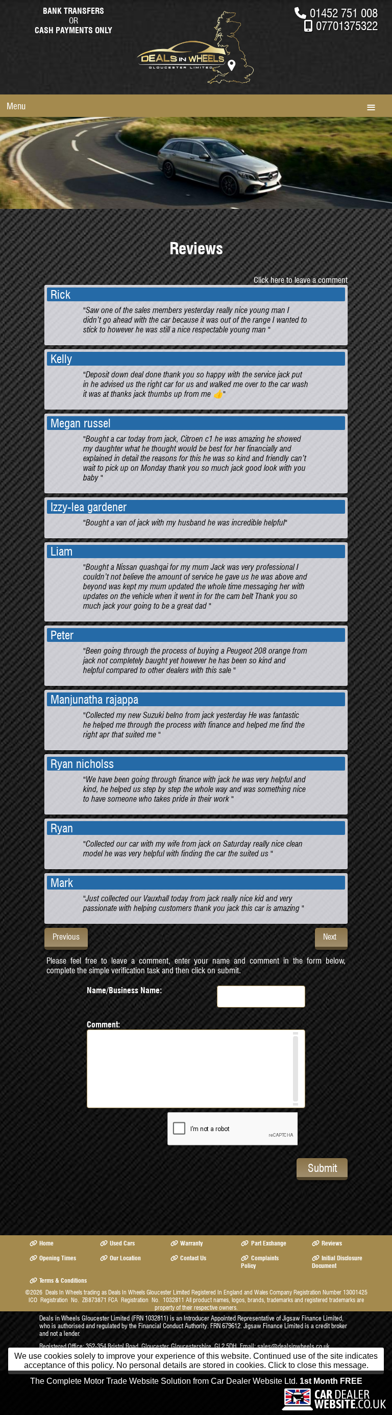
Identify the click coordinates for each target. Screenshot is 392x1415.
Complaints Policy (259, 1261)
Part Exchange (268, 1243)
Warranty (191, 1243)
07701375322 (347, 26)
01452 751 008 (344, 13)
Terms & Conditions (63, 1280)
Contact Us (193, 1258)
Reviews (332, 1243)
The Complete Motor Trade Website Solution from (196, 1381)
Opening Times (57, 1258)
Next (329, 937)
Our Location (125, 1258)
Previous (66, 937)
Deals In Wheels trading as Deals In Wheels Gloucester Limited (117, 1292)
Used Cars (122, 1243)
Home (46, 1243)
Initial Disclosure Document (337, 1261)
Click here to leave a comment (301, 280)
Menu (16, 106)
